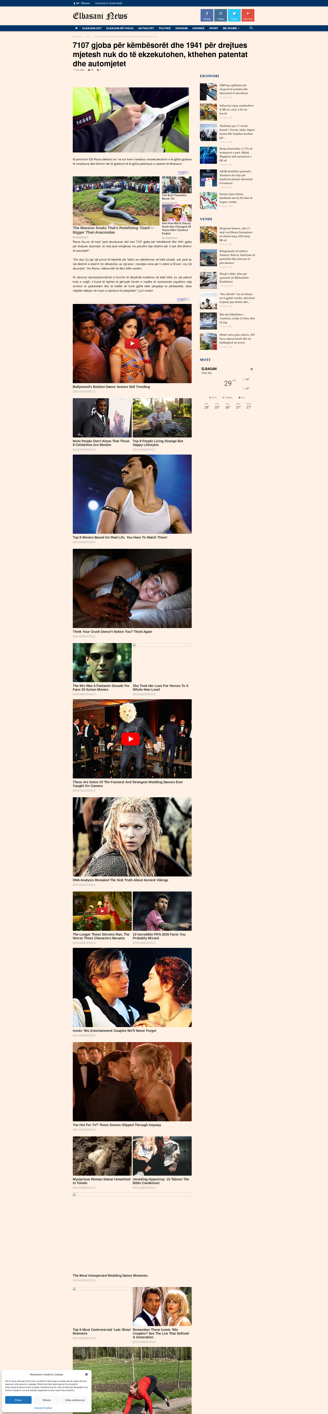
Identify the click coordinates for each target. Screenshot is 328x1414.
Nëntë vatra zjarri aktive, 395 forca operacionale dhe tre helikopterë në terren (237, 338)
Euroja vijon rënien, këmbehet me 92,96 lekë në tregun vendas (236, 198)
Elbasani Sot (91, 28)
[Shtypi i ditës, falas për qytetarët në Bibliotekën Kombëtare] (208, 280)
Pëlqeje (207, 10)
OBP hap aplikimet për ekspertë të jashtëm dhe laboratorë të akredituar (234, 89)
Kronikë (198, 28)
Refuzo (47, 1400)
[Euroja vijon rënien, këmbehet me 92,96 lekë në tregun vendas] (208, 200)
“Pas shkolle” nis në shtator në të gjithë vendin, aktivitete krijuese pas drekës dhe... (237, 298)
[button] (86, 1374)
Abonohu (248, 10)
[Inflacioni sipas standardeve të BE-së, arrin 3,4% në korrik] (208, 112)
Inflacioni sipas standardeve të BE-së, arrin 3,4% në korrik (237, 109)
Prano (18, 1400)
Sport (213, 28)
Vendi (87, 36)
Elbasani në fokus (119, 28)
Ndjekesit (234, 10)
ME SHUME (230, 28)
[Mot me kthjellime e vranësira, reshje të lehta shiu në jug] (208, 321)
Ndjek (221, 10)
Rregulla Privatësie (43, 1407)
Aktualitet (146, 28)
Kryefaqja (77, 36)
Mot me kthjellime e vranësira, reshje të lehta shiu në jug (237, 318)
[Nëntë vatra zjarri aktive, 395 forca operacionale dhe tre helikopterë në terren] (208, 341)
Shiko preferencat (75, 1400)
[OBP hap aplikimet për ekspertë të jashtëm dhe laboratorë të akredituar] (208, 91)
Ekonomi (181, 28)
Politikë (165, 28)
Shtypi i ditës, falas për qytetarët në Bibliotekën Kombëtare (234, 277)
